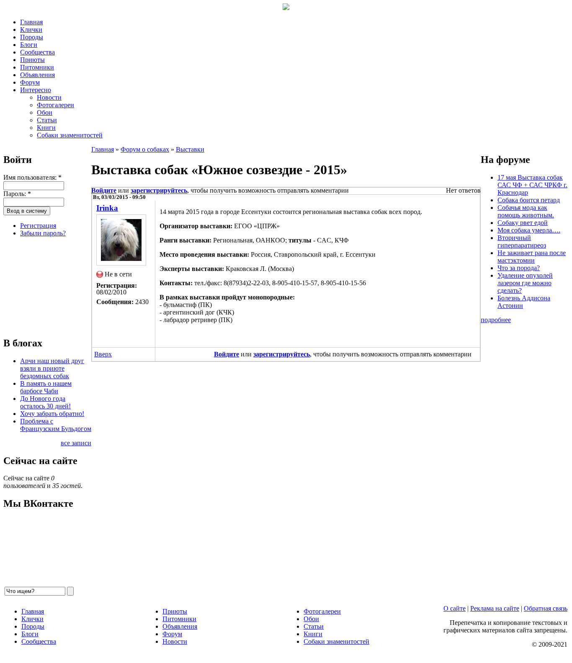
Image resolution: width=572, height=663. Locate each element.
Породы (31, 37)
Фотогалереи (55, 104)
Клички (31, 29)
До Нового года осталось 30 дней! (45, 402)
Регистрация (38, 225)
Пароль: (17, 193)
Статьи (47, 120)
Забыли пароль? (43, 233)
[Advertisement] (45, 286)
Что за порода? (518, 267)
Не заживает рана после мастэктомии (531, 256)
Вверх (103, 354)
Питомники (37, 67)
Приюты (32, 59)
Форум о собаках (145, 149)
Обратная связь (545, 608)
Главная (31, 22)
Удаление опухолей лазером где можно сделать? (525, 283)
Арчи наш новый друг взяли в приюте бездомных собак (52, 368)
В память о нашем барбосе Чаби (46, 387)
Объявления (37, 74)
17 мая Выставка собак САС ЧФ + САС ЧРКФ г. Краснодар (532, 185)
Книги (46, 127)
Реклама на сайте (494, 608)
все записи (76, 442)
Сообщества (37, 52)
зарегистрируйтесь (159, 190)
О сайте (454, 608)
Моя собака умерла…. (528, 230)
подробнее (496, 319)
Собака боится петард (528, 200)
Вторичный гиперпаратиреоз (521, 241)
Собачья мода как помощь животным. (525, 211)
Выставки (190, 149)
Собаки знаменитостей (70, 135)
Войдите (103, 190)
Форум (30, 82)
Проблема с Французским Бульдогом (55, 425)
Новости (49, 97)
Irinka (107, 208)
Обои (44, 112)
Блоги (28, 44)
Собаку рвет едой (522, 222)
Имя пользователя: (32, 177)
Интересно (35, 89)
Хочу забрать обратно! (52, 413)
